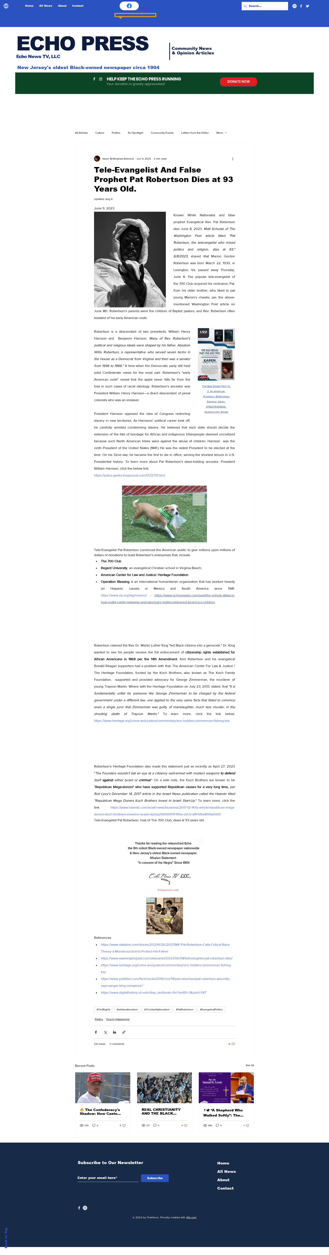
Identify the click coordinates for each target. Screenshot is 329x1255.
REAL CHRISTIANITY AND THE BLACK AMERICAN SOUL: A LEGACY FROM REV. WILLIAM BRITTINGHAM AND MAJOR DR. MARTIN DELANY (164, 1128)
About (223, 1193)
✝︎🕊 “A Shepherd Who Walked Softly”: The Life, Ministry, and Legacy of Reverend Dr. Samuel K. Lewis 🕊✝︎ (225, 1129)
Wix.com (191, 1230)
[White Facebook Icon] (79, 1221)
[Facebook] (301, 6)
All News (226, 1185)
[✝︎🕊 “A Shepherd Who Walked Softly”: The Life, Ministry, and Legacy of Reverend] (226, 1104)
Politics (116, 132)
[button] (164, 626)
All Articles (81, 132)
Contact (225, 1201)
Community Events (162, 132)
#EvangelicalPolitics (211, 1026)
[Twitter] (307, 6)
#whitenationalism (127, 1026)
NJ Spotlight (135, 132)
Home (223, 1176)
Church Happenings (118, 1035)
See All (250, 1081)
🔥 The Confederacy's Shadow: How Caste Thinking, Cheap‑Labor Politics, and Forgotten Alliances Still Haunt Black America (101, 1128)
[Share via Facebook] (96, 1049)
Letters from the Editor (195, 132)
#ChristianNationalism (156, 1026)
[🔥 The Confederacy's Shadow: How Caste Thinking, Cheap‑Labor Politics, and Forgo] (102, 1104)
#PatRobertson (184, 1026)
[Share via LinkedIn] (114, 1049)
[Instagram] (294, 6)
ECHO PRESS (82, 44)
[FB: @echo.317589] (129, 6)
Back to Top (6, 1238)
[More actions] (232, 158)
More (219, 132)
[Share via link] (124, 1049)
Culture (99, 132)
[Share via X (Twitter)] (105, 1049)
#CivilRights (103, 1026)
